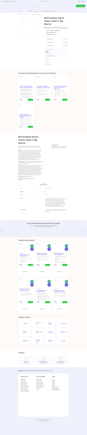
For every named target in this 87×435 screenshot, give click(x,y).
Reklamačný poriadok (39, 385)
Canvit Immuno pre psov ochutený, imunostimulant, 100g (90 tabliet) (25, 116)
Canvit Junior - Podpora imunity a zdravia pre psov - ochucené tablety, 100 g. (60, 87)
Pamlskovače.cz (20, 14)
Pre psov (31, 11)
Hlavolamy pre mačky (24, 385)
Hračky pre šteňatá (24, 383)
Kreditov (53, 55)
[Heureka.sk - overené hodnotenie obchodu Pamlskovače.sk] (63, 60)
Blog (10, 1)
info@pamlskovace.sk (43, 361)
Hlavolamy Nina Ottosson (25, 391)
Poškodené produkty (39, 383)
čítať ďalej (65, 28)
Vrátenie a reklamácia (39, 386)
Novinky (47, 11)
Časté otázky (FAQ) (61, 361)
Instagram (53, 383)
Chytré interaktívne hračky (25, 386)
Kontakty (3, 1)
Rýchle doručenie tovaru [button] (48, 62)
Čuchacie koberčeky (24, 388)
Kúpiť (31, 99)
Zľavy (51, 11)
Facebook (53, 385)
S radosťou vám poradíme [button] (48, 64)
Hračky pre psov (23, 380)
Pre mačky (37, 11)
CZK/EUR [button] (82, 1)
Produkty (24, 14)
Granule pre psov (34, 14)
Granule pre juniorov (39, 14)
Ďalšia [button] (14, 1)
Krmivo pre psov (29, 14)
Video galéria (38, 388)
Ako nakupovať (7, 1)
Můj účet (79, 1)
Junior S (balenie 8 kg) (50, 45)
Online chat (26, 361)
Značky (55, 11)
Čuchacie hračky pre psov (25, 389)
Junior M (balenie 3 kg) (50, 42)
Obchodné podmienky (55, 388)
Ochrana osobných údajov (56, 389)
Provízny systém (54, 386)
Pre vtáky (43, 11)
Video (12, 1)
